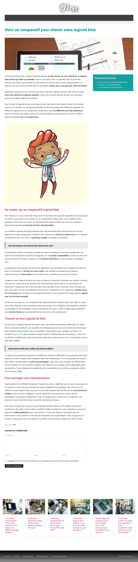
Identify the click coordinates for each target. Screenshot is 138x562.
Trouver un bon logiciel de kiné (110, 85)
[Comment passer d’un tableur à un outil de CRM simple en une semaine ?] (80, 507)
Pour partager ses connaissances (110, 87)
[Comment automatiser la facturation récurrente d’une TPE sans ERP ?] (57, 507)
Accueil (7, 34)
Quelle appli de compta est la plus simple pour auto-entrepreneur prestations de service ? (102, 525)
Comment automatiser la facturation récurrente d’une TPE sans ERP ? (57, 524)
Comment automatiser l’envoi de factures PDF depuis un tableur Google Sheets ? (12, 525)
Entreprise (15, 34)
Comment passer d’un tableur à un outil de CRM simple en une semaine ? (79, 524)
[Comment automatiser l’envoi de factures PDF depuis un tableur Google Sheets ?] (12, 507)
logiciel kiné (18, 334)
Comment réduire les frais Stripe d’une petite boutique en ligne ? (35, 523)
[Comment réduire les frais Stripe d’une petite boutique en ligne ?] (35, 507)
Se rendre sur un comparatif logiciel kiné (113, 82)
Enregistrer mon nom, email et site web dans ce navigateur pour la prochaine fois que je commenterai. (43, 461)
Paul (14, 424)
